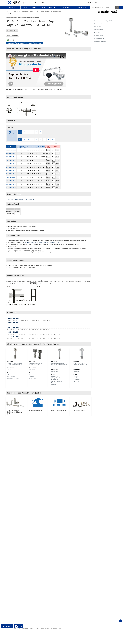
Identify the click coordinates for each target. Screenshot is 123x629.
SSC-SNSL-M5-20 (11, 184)
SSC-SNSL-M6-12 (11, 334)
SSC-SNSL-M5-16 (11, 180)
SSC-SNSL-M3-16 (11, 160)
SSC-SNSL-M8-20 (22, 338)
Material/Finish (98, 29)
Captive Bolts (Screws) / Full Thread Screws (48, 11)
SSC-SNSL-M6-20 (33, 334)
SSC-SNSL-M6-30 (55, 334)
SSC (29, 89)
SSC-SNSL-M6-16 (22, 334)
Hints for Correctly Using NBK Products (105, 21)
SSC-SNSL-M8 (13, 337)
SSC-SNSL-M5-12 (11, 177)
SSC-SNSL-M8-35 (55, 338)
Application (97, 32)
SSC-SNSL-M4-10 (11, 163)
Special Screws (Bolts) (27, 11)
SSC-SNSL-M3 (13, 318)
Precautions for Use (100, 38)
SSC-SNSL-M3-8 (11, 150)
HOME (8, 11)
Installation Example (100, 41)
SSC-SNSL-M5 (13, 327)
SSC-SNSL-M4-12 (11, 167)
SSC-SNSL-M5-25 (11, 187)
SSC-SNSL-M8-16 (11, 338)
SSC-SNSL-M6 (13, 332)
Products (15, 11)
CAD (48, 150)
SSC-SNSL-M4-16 (11, 170)
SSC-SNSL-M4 (13, 323)
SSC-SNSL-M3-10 (11, 153)
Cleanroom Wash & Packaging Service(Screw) (21, 199)
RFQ (58, 150)
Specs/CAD (97, 26)
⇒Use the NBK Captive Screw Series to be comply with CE (42, 242)
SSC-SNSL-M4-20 (11, 174)
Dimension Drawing (99, 24)
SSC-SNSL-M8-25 (33, 338)
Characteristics (98, 35)
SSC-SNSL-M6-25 (44, 334)
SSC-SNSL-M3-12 (11, 157)
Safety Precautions (12, 35)
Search (117, 7)
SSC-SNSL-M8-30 (44, 338)
